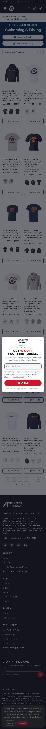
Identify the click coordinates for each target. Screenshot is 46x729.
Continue (23, 383)
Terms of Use (18, 377)
